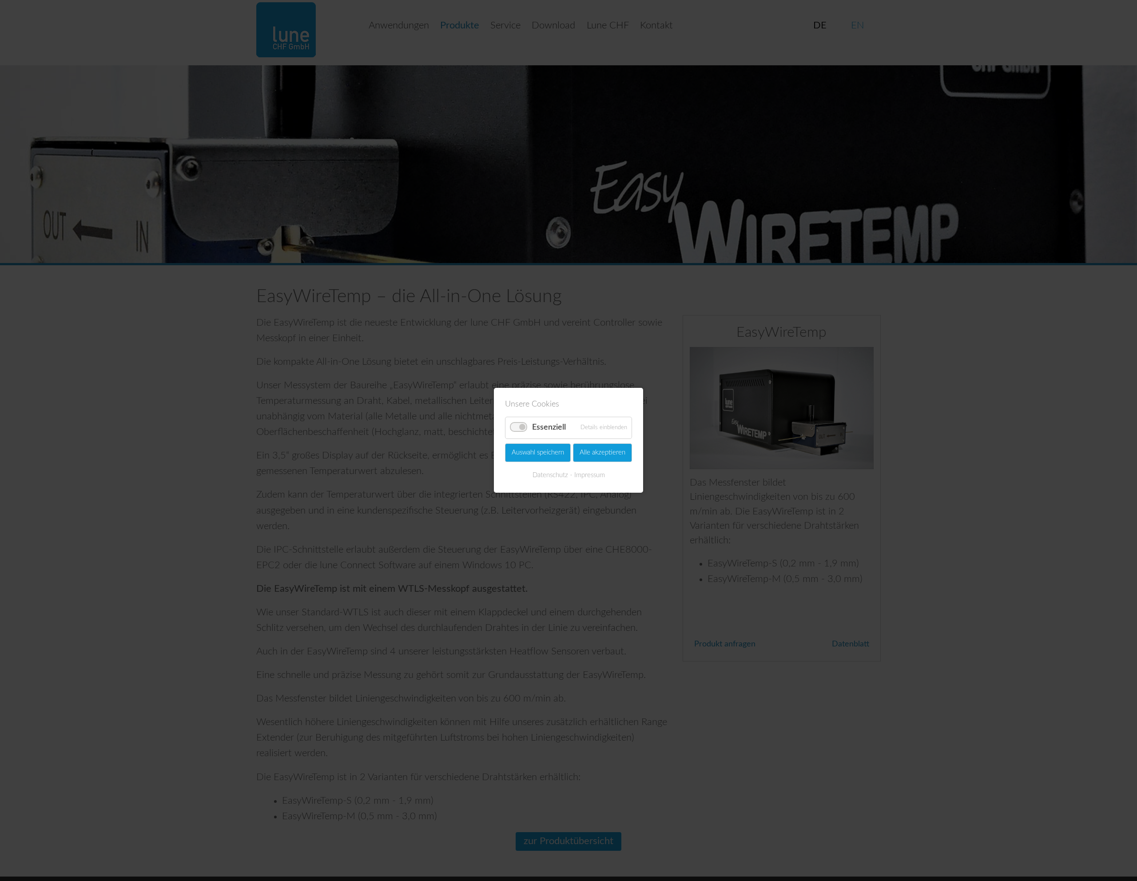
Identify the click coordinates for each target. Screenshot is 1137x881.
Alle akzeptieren (602, 452)
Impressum (589, 475)
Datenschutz (550, 475)
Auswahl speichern (538, 452)
